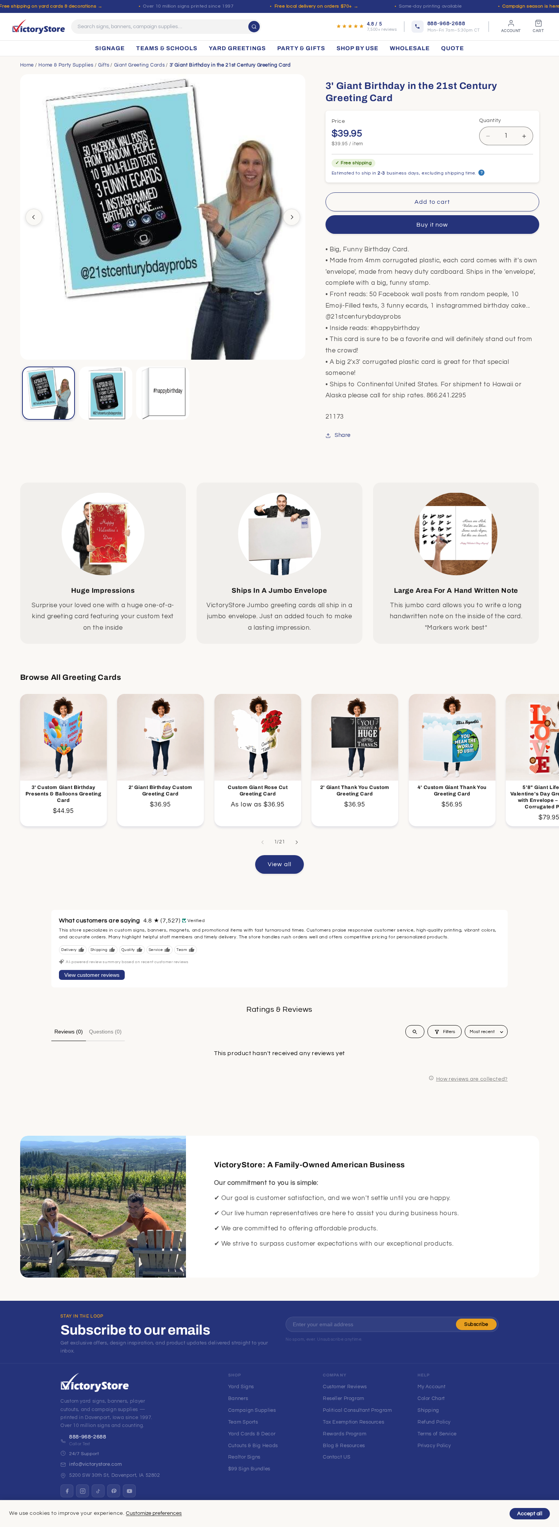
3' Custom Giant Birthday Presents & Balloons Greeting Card (63, 794)
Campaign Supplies (252, 1410)
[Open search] (414, 1031)
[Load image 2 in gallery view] (105, 393)
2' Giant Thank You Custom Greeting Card (354, 791)
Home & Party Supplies (65, 65)
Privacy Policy (434, 1445)
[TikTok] (98, 1490)
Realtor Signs (244, 1457)
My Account (431, 1386)
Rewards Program (344, 1434)
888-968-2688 (87, 1437)
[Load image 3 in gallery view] (162, 393)
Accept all (529, 1513)
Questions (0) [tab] (105, 1032)
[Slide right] (291, 217)
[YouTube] (129, 1490)
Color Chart (431, 1398)
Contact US (336, 1457)
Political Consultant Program (357, 1410)
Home (27, 65)
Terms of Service (437, 1434)
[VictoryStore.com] (38, 26)
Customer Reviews (345, 1386)
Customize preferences (154, 1513)
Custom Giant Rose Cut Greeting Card (257, 791)
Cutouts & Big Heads (253, 1445)
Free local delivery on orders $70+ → (317, 6)
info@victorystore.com (95, 1464)
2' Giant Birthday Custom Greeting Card (160, 791)
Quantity (490, 120)
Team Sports (243, 1422)
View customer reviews (91, 975)
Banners (238, 1398)
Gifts (103, 65)
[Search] (254, 26)
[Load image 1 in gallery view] (48, 393)
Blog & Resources (344, 1445)
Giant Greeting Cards (139, 65)
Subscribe (476, 1324)
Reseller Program (343, 1398)
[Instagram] (82, 1490)
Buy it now (432, 225)
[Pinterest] (113, 1490)
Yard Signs (241, 1386)
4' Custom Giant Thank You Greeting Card (451, 791)
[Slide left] (33, 217)
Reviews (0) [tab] (68, 1032)
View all (279, 864)
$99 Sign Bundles (249, 1468)
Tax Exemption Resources (353, 1422)
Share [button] (343, 435)
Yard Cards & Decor (251, 1434)
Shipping (428, 1410)
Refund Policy (434, 1422)
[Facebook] (66, 1490)
